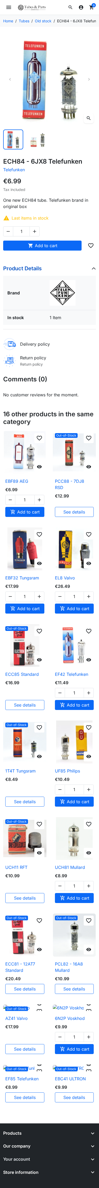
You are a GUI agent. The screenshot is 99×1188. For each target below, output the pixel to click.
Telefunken (14, 169)
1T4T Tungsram (20, 771)
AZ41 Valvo (16, 1018)
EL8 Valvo (65, 577)
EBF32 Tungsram (22, 577)
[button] (70, 7)
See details (74, 512)
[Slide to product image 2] (37, 139)
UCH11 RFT (16, 867)
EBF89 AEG (16, 481)
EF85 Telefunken (22, 1078)
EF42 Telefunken (71, 674)
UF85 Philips (67, 771)
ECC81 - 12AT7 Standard (20, 967)
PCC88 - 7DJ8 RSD (69, 484)
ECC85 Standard (22, 674)
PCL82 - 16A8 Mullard (69, 967)
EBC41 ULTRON (70, 1078)
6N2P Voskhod (70, 1018)
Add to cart (42, 245)
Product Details (22, 268)
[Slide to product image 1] (13, 139)
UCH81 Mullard (70, 867)
